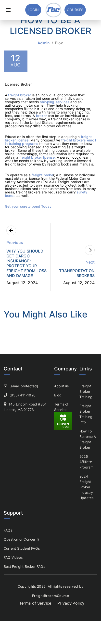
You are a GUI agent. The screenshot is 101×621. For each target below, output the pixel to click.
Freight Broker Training (86, 391)
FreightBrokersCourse (50, 596)
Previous (14, 242)
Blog (59, 42)
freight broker (19, 95)
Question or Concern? (21, 539)
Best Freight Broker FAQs (24, 566)
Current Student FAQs (22, 548)
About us (61, 386)
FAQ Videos (13, 557)
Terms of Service (35, 603)
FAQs (8, 530)
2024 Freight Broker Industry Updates (86, 487)
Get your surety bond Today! (28, 206)
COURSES (75, 10)
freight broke (42, 175)
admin (44, 42)
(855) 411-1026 (23, 395)
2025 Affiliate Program (86, 461)
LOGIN (33, 10)
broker (41, 116)
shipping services (54, 102)
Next (90, 262)
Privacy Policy (70, 603)
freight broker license (37, 157)
